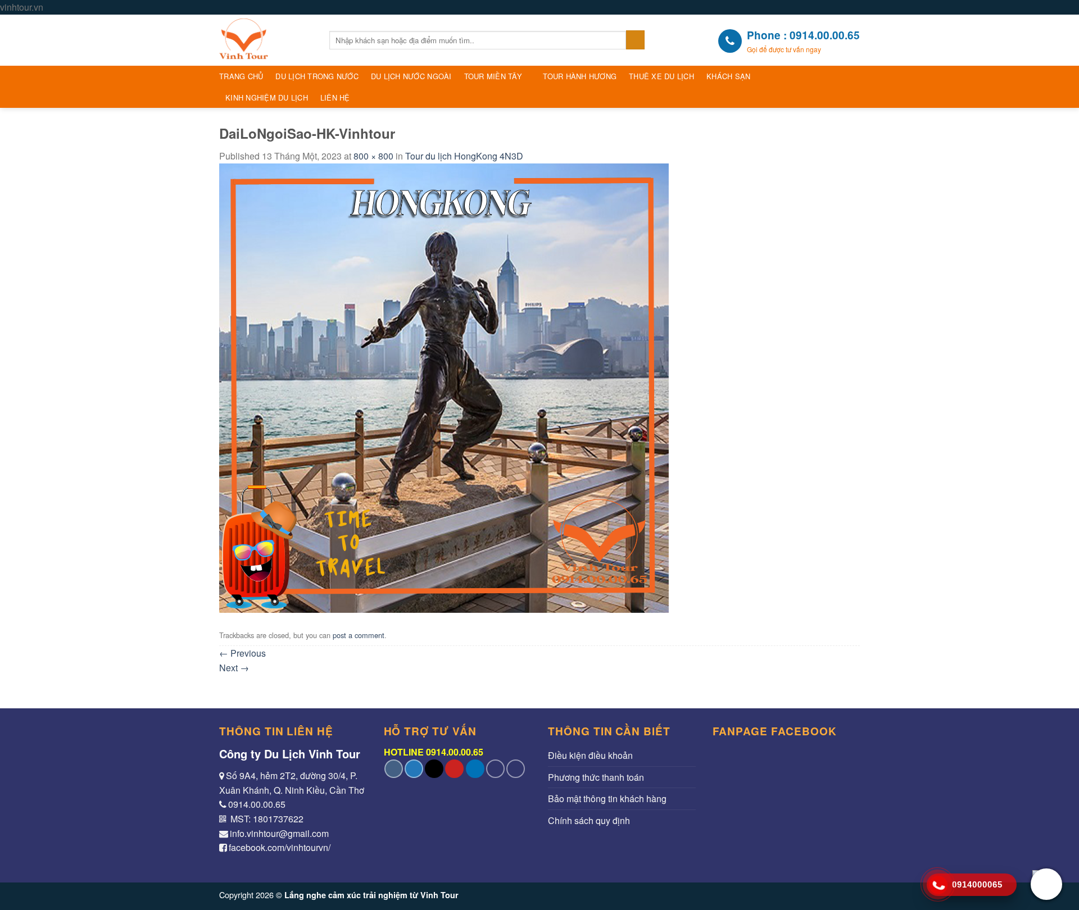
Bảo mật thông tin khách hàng (607, 798)
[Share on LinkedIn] (475, 768)
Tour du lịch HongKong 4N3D (464, 155)
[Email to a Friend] (434, 768)
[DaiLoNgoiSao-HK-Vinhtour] (444, 386)
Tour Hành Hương (579, 76)
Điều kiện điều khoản (590, 755)
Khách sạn (728, 76)
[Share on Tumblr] (495, 768)
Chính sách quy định (589, 820)
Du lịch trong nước (317, 76)
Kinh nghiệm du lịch (266, 97)
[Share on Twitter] (414, 768)
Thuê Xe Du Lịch (661, 76)
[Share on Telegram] (515, 768)
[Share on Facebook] (393, 768)
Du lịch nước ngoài (411, 76)
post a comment (358, 635)
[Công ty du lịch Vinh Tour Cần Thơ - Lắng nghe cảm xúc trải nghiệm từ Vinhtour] (265, 40)
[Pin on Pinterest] (454, 768)
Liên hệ (335, 97)
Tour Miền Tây (493, 76)
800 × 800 (373, 155)
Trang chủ (241, 76)
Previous (242, 653)
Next (234, 667)
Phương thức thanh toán (596, 777)
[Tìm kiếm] (635, 39)
